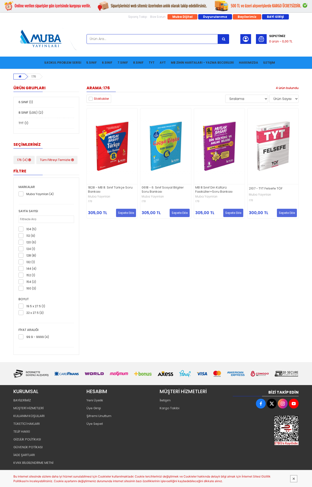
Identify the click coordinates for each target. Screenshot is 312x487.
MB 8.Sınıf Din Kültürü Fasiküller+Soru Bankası (214, 190)
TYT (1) (23, 123)
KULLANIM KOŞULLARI (29, 416)
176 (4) (22, 160)
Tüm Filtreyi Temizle (55, 160)
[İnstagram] (283, 403)
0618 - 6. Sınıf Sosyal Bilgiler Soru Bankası (163, 190)
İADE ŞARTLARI (24, 455)
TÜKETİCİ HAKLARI (26, 423)
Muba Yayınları (99, 196)
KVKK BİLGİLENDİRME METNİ (33, 462)
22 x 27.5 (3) (35, 313)
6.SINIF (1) (26, 102)
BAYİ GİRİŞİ (275, 17)
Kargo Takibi (169, 408)
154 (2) (31, 282)
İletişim (165, 400)
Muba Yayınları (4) (40, 194)
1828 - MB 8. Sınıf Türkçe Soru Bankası (110, 190)
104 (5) (31, 229)
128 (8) (31, 255)
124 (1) (30, 249)
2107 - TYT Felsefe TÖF (266, 189)
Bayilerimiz (247, 17)
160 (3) (31, 288)
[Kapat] (293, 478)
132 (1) (30, 262)
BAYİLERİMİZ (22, 400)
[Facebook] (261, 403)
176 (33, 76)
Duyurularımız (215, 17)
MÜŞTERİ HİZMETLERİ (28, 408)
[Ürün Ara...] (223, 39)
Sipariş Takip (137, 17)
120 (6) (31, 242)
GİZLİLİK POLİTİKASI (27, 439)
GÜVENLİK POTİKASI (28, 447)
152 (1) (30, 275)
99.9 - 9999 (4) (37, 337)
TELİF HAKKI (21, 431)
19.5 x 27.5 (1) (35, 306)
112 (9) (30, 236)
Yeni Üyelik (95, 400)
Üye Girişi (94, 408)
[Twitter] (272, 403)
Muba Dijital (182, 17)
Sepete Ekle (126, 213)
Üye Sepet (95, 423)
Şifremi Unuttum (99, 416)
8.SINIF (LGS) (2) (31, 112)
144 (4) (31, 269)
